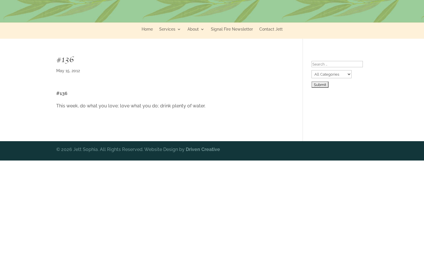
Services (167, 29)
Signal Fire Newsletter (232, 29)
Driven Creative (203, 149)
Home (147, 29)
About (193, 29)
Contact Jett (271, 29)
